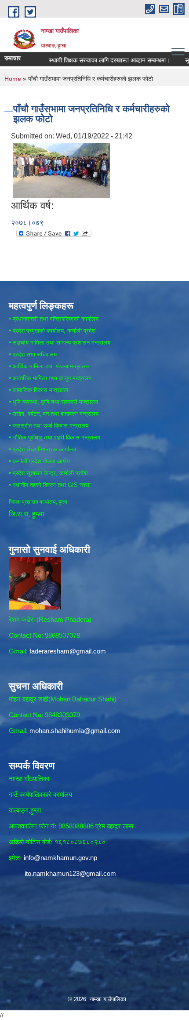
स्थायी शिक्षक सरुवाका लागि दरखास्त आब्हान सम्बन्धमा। (99, 60)
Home (12, 78)
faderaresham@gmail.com (67, 651)
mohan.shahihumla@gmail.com (74, 730)
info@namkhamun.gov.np (60, 857)
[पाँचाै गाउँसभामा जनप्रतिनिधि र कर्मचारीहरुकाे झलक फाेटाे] (61, 170)
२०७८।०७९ (27, 222)
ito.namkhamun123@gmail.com (70, 873)
